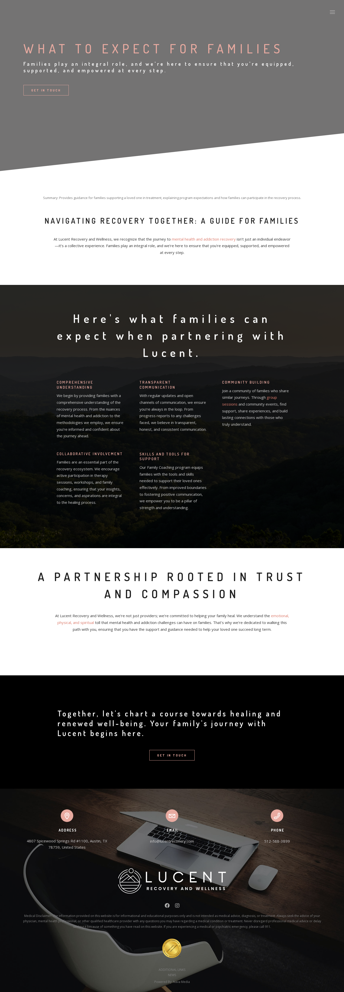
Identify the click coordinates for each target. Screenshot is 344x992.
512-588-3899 (277, 841)
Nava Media (181, 982)
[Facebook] (167, 906)
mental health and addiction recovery (204, 239)
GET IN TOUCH (46, 90)
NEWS (172, 975)
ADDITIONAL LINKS (172, 970)
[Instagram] (177, 906)
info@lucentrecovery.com (172, 841)
